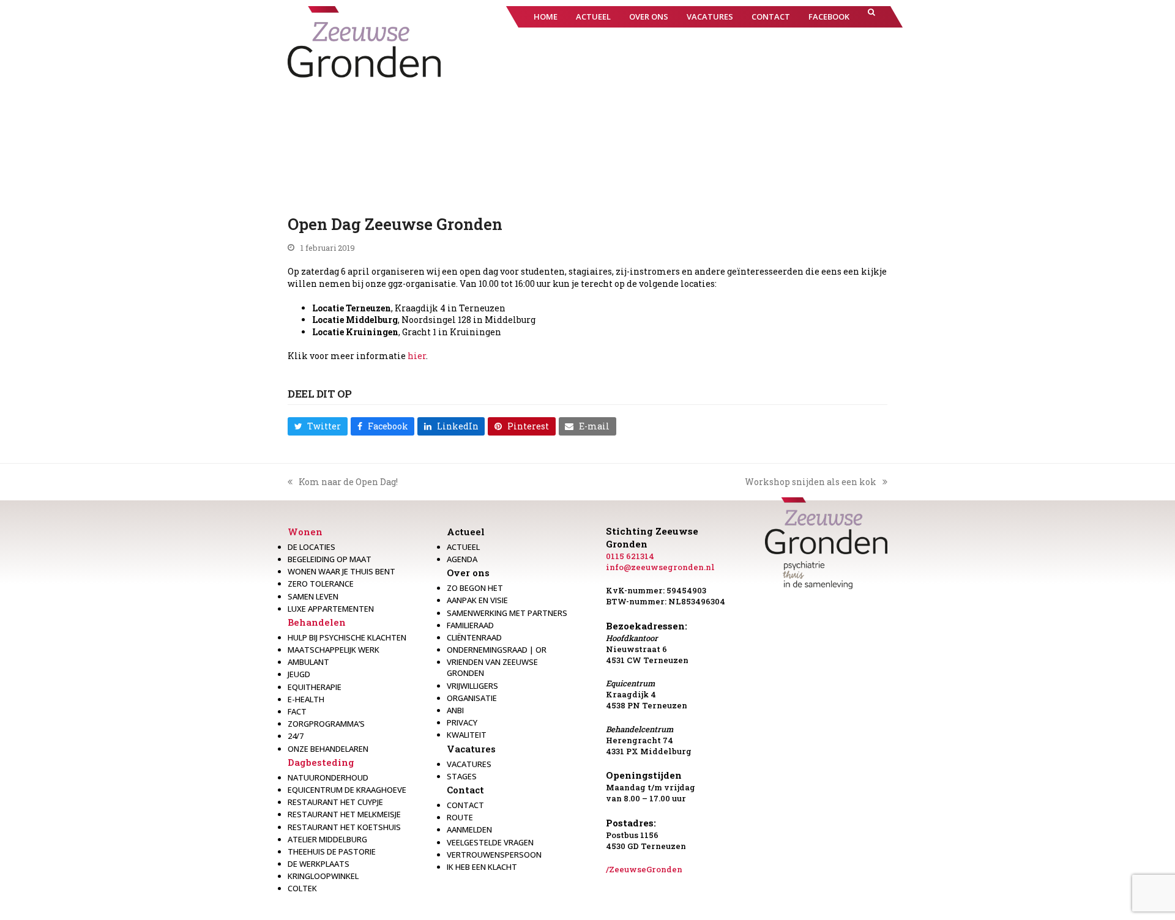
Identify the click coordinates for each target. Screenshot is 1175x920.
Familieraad (470, 625)
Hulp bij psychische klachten (347, 637)
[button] (871, 17)
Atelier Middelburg (327, 839)
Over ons (468, 572)
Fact (297, 711)
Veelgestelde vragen (490, 842)
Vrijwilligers (472, 685)
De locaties (311, 546)
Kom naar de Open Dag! (343, 482)
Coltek (302, 888)
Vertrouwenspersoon (494, 854)
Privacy (462, 722)
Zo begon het (475, 587)
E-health (306, 699)
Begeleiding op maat (329, 559)
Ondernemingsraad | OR (496, 649)
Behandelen (317, 622)
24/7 (296, 735)
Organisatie (472, 697)
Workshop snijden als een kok (810, 482)
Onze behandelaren (328, 748)
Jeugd (299, 674)
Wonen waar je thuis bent (341, 571)
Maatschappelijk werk (333, 649)
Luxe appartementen (331, 608)
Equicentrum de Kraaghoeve (347, 789)
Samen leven (313, 596)
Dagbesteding (321, 762)
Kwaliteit (467, 734)
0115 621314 (630, 556)
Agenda (462, 559)
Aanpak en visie (477, 600)
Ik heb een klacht (482, 866)
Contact (465, 790)
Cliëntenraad (474, 637)
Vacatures (471, 749)
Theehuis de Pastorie (332, 851)
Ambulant (308, 661)
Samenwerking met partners (507, 612)
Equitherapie (314, 686)
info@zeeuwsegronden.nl (660, 567)
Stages (462, 776)
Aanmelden (469, 829)
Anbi (455, 710)
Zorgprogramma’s (326, 723)
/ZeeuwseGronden (644, 869)
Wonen (305, 531)
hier (417, 356)
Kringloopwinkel (323, 875)
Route (460, 817)
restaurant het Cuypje (335, 801)
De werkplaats (318, 863)
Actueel (466, 531)
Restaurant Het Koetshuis (344, 827)
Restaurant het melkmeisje (344, 814)
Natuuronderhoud (328, 777)
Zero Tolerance (321, 583)
